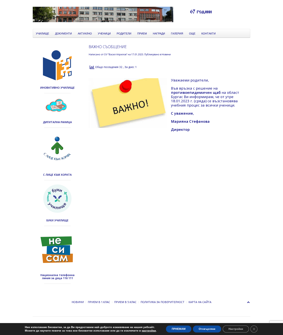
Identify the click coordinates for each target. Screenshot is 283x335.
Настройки (236, 329)
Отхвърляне (207, 329)
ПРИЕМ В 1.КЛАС (99, 302)
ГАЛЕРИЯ (177, 33)
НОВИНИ (78, 302)
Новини (166, 54)
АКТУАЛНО (85, 33)
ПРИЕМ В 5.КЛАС (125, 302)
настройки (149, 330)
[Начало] (129, 14)
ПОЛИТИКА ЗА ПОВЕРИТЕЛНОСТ (162, 302)
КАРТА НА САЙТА (199, 302)
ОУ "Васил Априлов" (115, 54)
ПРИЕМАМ (179, 329)
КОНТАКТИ (208, 33)
